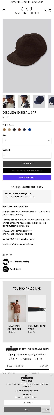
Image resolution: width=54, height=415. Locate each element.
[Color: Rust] (19, 129)
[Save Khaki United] (27, 11)
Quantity (7, 150)
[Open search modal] (45, 10)
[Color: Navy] (24, 129)
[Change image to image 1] (9, 101)
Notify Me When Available (27, 170)
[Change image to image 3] (39, 101)
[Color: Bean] (14, 129)
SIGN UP (44, 366)
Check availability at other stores (19, 199)
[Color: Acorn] (9, 129)
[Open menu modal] (4, 10)
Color (5, 125)
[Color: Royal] (29, 129)
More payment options (27, 184)
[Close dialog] (51, 375)
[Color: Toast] (4, 129)
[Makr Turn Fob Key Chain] (37, 308)
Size (5, 135)
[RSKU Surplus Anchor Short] (17, 308)
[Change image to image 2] (24, 101)
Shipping (15, 187)
